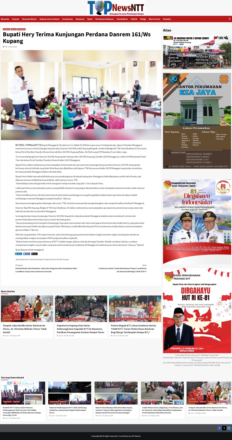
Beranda (5, 19)
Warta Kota (154, 19)
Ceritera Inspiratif (128, 319)
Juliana (7, 335)
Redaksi (167, 19)
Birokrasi (6, 29)
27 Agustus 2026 (108, 415)
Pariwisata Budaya (104, 19)
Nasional (80, 19)
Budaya (98, 401)
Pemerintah (7, 401)
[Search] (229, 19)
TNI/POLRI (21, 29)
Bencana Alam (8, 319)
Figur (145, 319)
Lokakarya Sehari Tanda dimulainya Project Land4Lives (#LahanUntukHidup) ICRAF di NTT (123, 268)
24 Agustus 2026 (69, 335)
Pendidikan (122, 19)
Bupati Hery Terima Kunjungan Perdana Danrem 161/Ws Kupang (44, 259)
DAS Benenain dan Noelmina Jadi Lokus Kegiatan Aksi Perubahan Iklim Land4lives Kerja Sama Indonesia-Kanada (46, 268)
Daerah (15, 19)
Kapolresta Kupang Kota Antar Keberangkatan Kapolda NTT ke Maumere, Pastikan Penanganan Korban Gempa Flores (80, 329)
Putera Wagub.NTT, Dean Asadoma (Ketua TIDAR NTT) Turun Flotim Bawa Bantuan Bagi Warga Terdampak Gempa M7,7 (133, 329)
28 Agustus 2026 (15, 418)
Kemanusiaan (26, 319)
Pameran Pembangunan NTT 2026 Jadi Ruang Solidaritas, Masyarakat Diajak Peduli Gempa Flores (68, 410)
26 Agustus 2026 (15, 335)
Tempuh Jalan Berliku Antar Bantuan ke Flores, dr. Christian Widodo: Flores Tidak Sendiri (25, 329)
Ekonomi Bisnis (29, 19)
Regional (16, 401)
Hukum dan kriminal (49, 19)
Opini (89, 19)
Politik (134, 19)
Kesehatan (67, 19)
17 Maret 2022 (12, 47)
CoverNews (124, 436)
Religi (143, 19)
